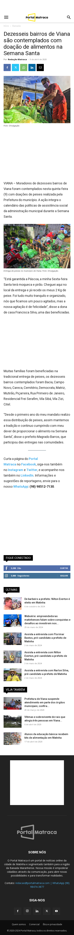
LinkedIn (27, 475)
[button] (6, 17)
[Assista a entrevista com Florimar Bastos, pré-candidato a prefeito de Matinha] (13, 638)
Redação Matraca (17, 59)
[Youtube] (56, 911)
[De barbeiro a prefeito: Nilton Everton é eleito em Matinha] (13, 603)
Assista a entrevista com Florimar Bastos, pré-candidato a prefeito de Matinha (45, 638)
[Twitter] (15, 67)
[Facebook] (7, 67)
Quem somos (19, 924)
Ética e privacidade (52, 924)
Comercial (34, 924)
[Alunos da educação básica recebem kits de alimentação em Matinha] (13, 738)
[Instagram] (27, 911)
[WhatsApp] (23, 67)
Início (6, 25)
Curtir (64, 568)
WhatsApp (20, 486)
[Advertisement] (37, 6)
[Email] (40, 67)
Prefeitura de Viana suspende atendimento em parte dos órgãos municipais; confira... (44, 702)
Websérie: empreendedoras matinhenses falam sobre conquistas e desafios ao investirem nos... (47, 620)
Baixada (16, 25)
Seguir (64, 575)
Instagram (16, 470)
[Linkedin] (32, 67)
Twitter (31, 470)
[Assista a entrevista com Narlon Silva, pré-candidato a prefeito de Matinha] (13, 675)
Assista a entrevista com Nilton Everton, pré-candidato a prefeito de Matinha (45, 656)
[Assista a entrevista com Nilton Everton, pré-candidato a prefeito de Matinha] (13, 657)
